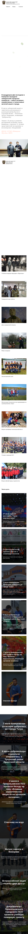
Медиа (13, 6)
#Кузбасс (5, 133)
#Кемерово (16, 131)
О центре (21, 6)
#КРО (10, 133)
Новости (8, 6)
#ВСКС (4, 131)
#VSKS (9, 131)
